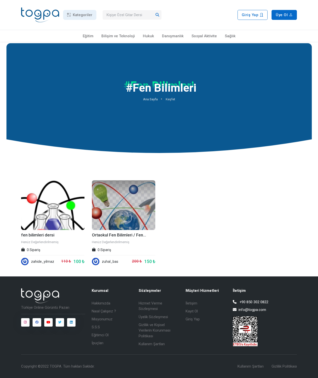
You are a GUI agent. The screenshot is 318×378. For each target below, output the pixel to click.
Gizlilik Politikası (284, 366)
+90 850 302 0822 (253, 302)
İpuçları (97, 343)
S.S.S (96, 327)
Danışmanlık (173, 36)
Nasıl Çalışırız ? (104, 311)
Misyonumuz (102, 319)
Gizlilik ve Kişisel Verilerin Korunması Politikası (154, 330)
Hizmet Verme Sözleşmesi (150, 306)
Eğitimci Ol (100, 335)
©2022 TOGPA (49, 366)
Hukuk (148, 36)
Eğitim (88, 36)
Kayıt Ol (192, 311)
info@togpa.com (252, 309)
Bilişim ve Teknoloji (118, 36)
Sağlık (230, 36)
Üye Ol (282, 15)
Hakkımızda (101, 303)
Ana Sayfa (150, 99)
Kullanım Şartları (152, 344)
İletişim (191, 303)
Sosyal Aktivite (204, 36)
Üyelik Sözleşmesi (153, 317)
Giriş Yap (251, 15)
